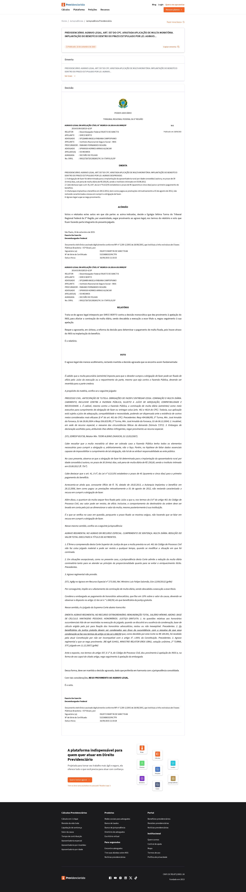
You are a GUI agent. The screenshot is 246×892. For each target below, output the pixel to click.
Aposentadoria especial (71, 841)
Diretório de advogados (115, 832)
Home (64, 21)
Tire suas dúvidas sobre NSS (116, 853)
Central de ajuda (155, 844)
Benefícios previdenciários (159, 819)
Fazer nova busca (174, 22)
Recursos (105, 9)
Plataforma (79, 9)
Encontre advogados (113, 848)
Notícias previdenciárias (115, 857)
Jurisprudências (76, 21)
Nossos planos (173, 9)
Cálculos (65, 9)
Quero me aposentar (174, 4)
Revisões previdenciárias (158, 823)
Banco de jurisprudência (115, 827)
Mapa (150, 848)
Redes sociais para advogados (117, 819)
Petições (92, 9)
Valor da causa (67, 832)
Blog (154, 4)
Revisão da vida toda (70, 823)
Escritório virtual (112, 836)
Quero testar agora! (78, 779)
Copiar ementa (169, 46)
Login (160, 4)
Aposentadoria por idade (72, 849)
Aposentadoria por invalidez (73, 845)
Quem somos (153, 840)
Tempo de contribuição (71, 836)
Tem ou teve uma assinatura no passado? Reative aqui (88, 785)
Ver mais (68, 76)
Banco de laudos (112, 823)
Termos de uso (154, 853)
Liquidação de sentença (71, 827)
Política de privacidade (157, 857)
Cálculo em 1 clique (69, 819)
